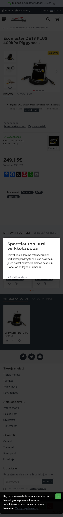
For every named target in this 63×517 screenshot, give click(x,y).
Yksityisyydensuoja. (26, 508)
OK (58, 496)
